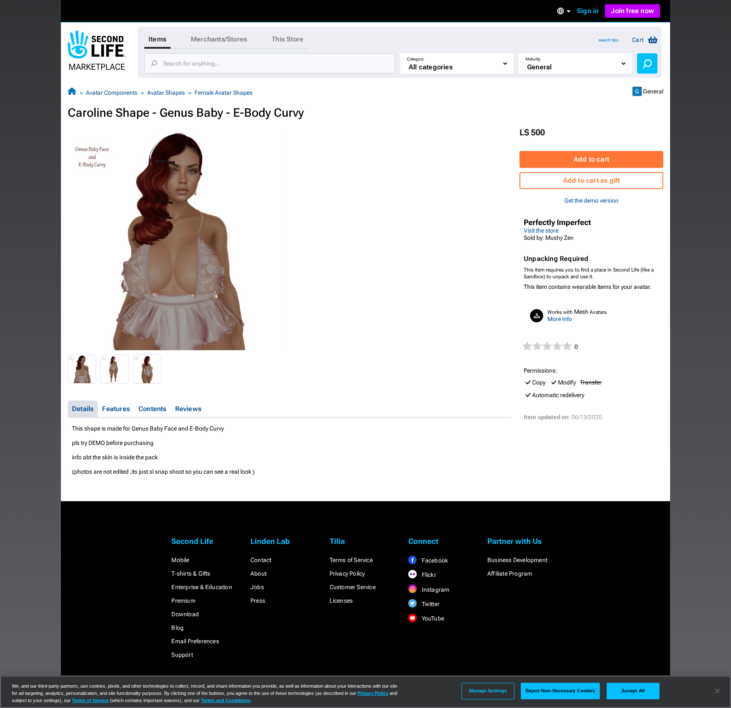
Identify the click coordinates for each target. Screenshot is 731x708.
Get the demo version (591, 200)
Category (415, 59)
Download (185, 614)
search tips (608, 40)
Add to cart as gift (591, 180)
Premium (183, 600)
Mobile (180, 560)
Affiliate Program (509, 573)
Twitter (430, 604)
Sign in (588, 11)
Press (257, 600)
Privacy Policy (347, 573)
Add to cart (591, 159)
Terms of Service (351, 560)
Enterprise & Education (201, 587)
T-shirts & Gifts (190, 573)
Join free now (632, 11)
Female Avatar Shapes (224, 92)
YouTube (432, 618)
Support (181, 654)
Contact (260, 560)
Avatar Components (111, 92)
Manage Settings (488, 690)
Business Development (517, 560)
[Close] (717, 691)
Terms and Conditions (225, 700)
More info (559, 319)
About (258, 573)
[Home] (72, 92)
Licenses (341, 600)
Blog (177, 627)
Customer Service (353, 587)
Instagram (434, 589)
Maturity (533, 59)
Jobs (257, 587)
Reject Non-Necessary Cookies (560, 690)
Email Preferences (195, 641)
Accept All (633, 690)
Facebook (434, 560)
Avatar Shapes (166, 92)
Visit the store (541, 230)
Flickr (428, 574)
